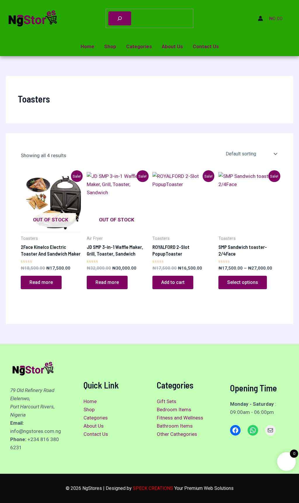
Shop (110, 46)
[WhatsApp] (253, 430)
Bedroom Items (174, 409)
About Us (172, 46)
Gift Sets (166, 401)
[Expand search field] (119, 18)
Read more (41, 282)
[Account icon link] (260, 18)
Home (87, 46)
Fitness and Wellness (180, 418)
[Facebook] (235, 430)
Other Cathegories (177, 434)
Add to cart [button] (173, 282)
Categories (139, 46)
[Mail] (270, 430)
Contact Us (206, 46)
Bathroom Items (175, 426)
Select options (242, 282)
